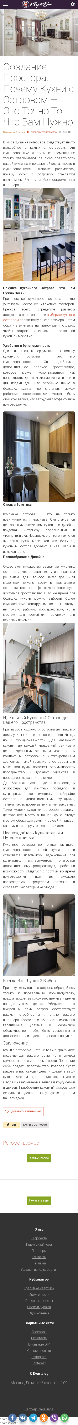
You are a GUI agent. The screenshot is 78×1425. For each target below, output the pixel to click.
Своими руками (39, 1307)
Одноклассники (39, 1351)
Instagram (39, 1357)
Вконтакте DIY (39, 1344)
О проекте (39, 1238)
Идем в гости (39, 1294)
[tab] (39, 4)
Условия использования (39, 1270)
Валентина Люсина (14, 132)
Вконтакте (39, 1338)
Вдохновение (39, 1313)
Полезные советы (39, 1301)
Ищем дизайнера (39, 1244)
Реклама (39, 1263)
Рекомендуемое (21, 1143)
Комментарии (39, 1158)
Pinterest (39, 1363)
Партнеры (39, 1251)
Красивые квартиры (39, 1288)
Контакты (39, 1257)
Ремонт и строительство (43, 132)
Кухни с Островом (35, 1125)
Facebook (39, 1332)
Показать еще (39, 1200)
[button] (73, 4)
